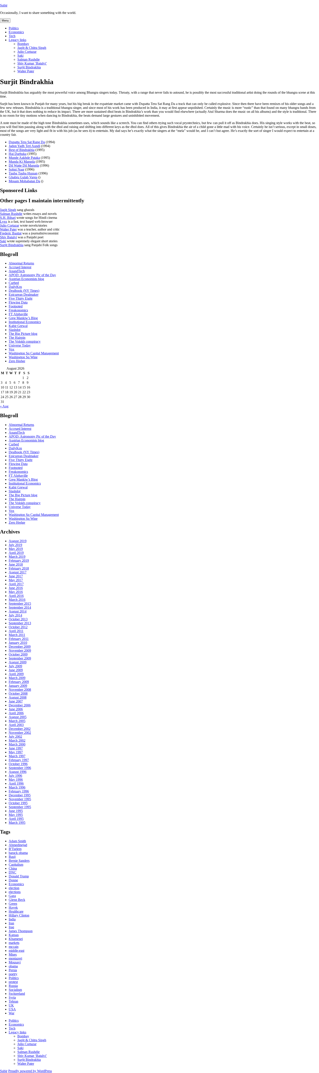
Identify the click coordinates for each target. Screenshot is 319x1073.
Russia (13, 986)
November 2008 (20, 689)
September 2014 (20, 607)
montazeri (15, 958)
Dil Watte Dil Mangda (24, 165)
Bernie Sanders (19, 860)
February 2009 (19, 682)
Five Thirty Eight (20, 298)
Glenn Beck (17, 900)
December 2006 (20, 705)
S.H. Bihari (8, 217)
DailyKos (15, 287)
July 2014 (15, 615)
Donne (13, 880)
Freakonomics (18, 310)
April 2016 (16, 596)
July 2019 (15, 545)
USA (12, 1009)
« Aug (4, 406)
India (12, 919)
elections (15, 892)
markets (14, 943)
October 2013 (18, 619)
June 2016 (16, 588)
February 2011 (19, 639)
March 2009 (17, 678)
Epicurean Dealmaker (23, 294)
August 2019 (17, 541)
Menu (5, 20)
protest (13, 982)
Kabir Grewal (18, 326)
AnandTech (17, 271)
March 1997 (17, 756)
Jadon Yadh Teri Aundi (24, 146)
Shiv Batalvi (8, 237)
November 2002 (20, 732)
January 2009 (18, 686)
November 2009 (20, 650)
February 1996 (19, 791)
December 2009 (20, 646)
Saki (20, 55)
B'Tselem (15, 849)
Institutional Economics (25, 322)
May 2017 (16, 580)
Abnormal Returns (21, 263)
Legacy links (17, 40)
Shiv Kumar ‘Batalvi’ (32, 63)
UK (11, 1005)
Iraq (11, 927)
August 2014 (17, 611)
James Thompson (21, 931)
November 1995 (20, 799)
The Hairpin (17, 337)
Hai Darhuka (17, 154)
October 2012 (18, 627)
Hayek (13, 907)
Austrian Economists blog (26, 279)
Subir (3, 5)
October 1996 (18, 764)
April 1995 (16, 819)
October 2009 (18, 654)
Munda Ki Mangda (22, 161)
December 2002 (20, 729)
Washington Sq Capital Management (34, 353)
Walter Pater (25, 71)
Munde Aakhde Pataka (24, 157)
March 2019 (17, 556)
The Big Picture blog (23, 334)
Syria (12, 997)
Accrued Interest (20, 267)
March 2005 (17, 721)
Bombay (23, 44)
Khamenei (16, 939)
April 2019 (16, 553)
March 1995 (17, 822)
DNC (12, 872)
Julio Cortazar (26, 51)
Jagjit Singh (8, 210)
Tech (12, 36)
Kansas (14, 935)
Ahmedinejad (18, 845)
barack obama (18, 853)
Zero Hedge (17, 361)
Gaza (12, 896)
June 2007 (16, 701)
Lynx (3, 221)
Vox (11, 349)
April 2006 (16, 713)
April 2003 (16, 725)
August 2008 (17, 697)
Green (13, 903)
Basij (12, 857)
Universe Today (20, 345)
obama (13, 966)
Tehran (13, 1001)
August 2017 (17, 572)
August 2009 (17, 662)
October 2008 (18, 693)
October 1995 (18, 803)
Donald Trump (19, 876)
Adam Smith (17, 841)
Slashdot (14, 330)
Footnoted (16, 306)
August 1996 (17, 772)
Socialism (15, 990)
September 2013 (20, 623)
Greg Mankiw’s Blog (23, 318)
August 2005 (17, 717)
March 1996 (17, 787)
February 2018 (19, 568)
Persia (13, 970)
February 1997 (19, 760)
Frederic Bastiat (10, 233)
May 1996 (16, 779)
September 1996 (20, 768)
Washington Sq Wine (23, 357)
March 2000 (17, 744)
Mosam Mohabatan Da (24, 181)
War (11, 1013)
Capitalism (16, 864)
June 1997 (16, 748)
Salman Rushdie (28, 59)
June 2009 (16, 670)
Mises (13, 954)
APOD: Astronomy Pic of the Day (32, 275)
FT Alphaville (18, 314)
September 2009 (20, 658)
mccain (13, 946)
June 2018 (16, 564)
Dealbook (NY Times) (24, 290)
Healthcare (16, 911)
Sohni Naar (16, 169)
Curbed (14, 283)
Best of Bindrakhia (22, 150)
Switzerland (17, 993)
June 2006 (16, 709)
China (13, 868)
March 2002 (17, 740)
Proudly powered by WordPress (30, 1071)
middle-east (16, 950)
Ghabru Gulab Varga (23, 177)
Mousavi (15, 962)
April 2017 (16, 584)
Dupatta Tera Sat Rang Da (27, 142)
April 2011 (16, 631)
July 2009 (15, 666)
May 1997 (16, 752)
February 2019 (19, 560)
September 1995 (20, 807)
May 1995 (16, 815)
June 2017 (16, 576)
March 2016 (17, 599)
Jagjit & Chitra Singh (31, 48)
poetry (13, 974)
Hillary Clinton (19, 915)
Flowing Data (18, 302)
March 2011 (17, 635)
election (14, 888)
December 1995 (20, 795)
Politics (14, 28)
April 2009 (16, 674)
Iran (11, 923)
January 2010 (18, 642)
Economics (16, 32)
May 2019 (16, 549)
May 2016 (16, 592)
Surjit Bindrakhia (29, 67)
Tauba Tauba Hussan (23, 173)
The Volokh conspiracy (25, 341)
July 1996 (15, 775)
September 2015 (20, 603)
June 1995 (16, 811)
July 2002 (15, 736)
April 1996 (16, 783)
